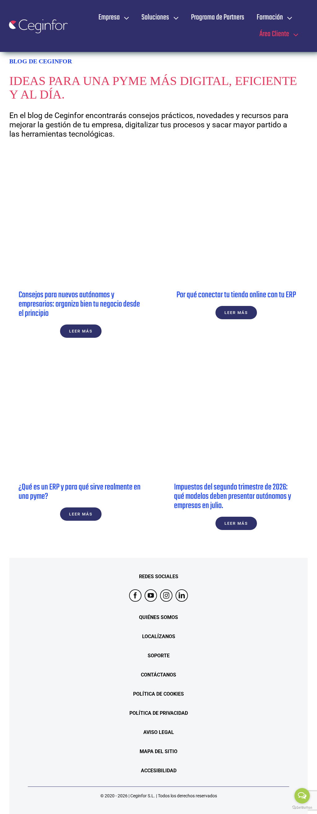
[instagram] (166, 595)
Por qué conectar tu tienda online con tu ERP (226, 224)
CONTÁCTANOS (158, 675)
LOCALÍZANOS (158, 636)
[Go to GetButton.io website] (302, 808)
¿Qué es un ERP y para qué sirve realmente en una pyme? (71, 416)
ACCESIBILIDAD (158, 771)
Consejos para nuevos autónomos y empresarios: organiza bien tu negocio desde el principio (71, 224)
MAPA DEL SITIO (158, 751)
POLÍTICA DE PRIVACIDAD (158, 713)
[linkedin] (182, 595)
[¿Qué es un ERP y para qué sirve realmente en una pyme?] (80, 416)
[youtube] (151, 595)
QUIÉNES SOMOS (158, 617)
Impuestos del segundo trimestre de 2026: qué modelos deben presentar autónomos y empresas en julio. (226, 416)
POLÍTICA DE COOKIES (158, 694)
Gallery (91, 224)
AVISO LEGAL (158, 732)
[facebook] (135, 595)
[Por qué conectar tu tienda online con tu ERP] (236, 224)
